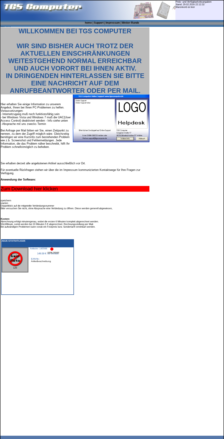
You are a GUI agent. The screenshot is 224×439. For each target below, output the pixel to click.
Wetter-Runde (130, 22)
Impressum (113, 22)
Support (99, 22)
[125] (15, 270)
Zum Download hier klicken (29, 188)
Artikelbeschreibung (41, 261)
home (88, 22)
